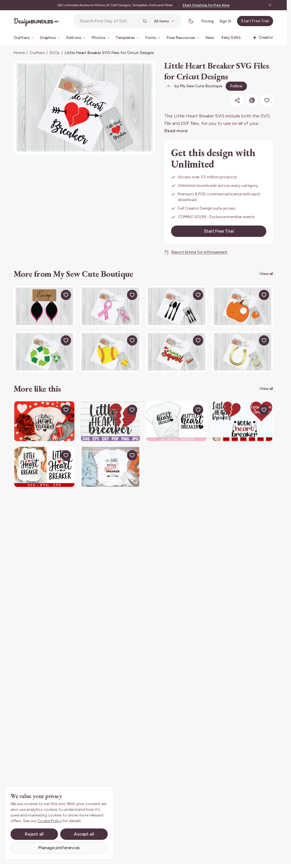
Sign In (225, 21)
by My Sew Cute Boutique (198, 86)
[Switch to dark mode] (191, 21)
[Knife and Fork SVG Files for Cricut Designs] (176, 306)
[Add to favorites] (267, 100)
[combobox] (109, 21)
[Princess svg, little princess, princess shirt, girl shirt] (110, 467)
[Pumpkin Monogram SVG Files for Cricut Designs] (242, 306)
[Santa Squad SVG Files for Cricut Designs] (176, 352)
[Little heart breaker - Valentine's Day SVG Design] (176, 421)
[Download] (53, 295)
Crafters (37, 52)
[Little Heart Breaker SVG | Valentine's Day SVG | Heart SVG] (242, 421)
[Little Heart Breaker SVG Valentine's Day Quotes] (44, 421)
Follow (236, 86)
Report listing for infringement (199, 252)
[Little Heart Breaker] (110, 421)
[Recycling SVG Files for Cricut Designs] (44, 352)
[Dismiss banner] (270, 5)
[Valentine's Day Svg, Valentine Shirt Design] (44, 467)
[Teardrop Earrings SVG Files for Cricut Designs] (44, 306)
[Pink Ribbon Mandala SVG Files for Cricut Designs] (110, 306)
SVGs (54, 52)
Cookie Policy (50, 820)
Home (19, 52)
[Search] (144, 21)
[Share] (237, 100)
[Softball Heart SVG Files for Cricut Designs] (110, 352)
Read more (176, 130)
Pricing (207, 21)
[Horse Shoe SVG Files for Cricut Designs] (242, 352)
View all (266, 273)
